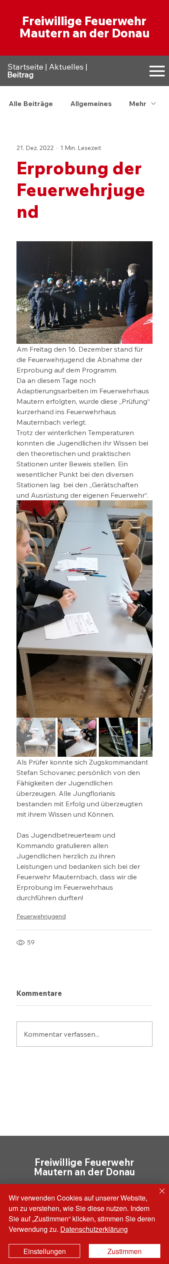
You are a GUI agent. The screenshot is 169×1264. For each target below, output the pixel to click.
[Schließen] (156, 1196)
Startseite (25, 67)
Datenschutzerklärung (94, 1229)
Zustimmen (124, 1251)
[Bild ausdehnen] (84, 609)
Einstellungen (44, 1251)
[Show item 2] (77, 737)
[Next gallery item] (142, 608)
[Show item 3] (118, 737)
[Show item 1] (35, 737)
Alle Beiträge (31, 103)
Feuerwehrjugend (41, 916)
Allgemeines (91, 103)
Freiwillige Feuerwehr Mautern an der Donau (85, 26)
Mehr (137, 103)
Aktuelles (66, 67)
